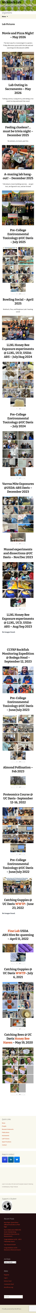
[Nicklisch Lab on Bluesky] (17, 1160)
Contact (4, 1145)
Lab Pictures (5, 1139)
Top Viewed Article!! (10, 1244)
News (3, 1123)
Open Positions (6, 1142)
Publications (5, 1132)
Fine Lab (14, 931)
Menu (4, 16)
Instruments (5, 1135)
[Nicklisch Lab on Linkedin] (11, 1160)
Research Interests (8, 1129)
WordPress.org (8, 1287)
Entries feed (7, 1281)
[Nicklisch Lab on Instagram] (5, 1160)
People (4, 1126)
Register (6, 1275)
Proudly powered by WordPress (11, 1309)
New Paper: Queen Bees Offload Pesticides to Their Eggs (12, 1225)
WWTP (20, 904)
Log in (6, 1278)
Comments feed (9, 1284)
